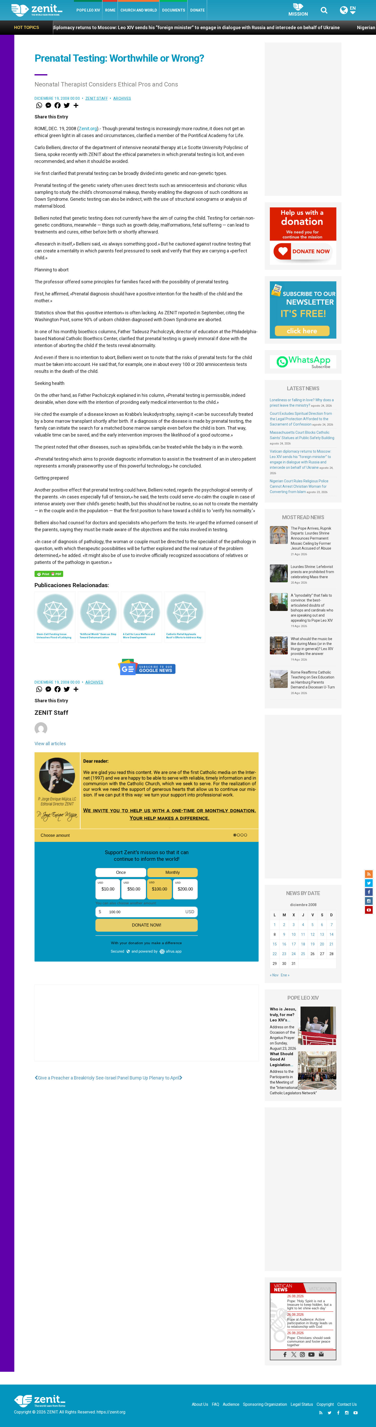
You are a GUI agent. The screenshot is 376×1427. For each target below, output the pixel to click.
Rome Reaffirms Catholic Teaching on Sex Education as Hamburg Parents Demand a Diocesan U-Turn (313, 679)
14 (331, 934)
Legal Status (302, 1404)
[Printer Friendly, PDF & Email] (49, 574)
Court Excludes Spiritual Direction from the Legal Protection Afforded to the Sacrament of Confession (301, 418)
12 (313, 934)
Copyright (325, 1404)
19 (313, 944)
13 (322, 934)
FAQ (215, 1404)
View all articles (50, 743)
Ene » (285, 975)
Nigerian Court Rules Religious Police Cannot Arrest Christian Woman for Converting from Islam (299, 486)
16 (284, 944)
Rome (110, 10)
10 (294, 934)
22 (275, 954)
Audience (231, 1404)
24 (294, 954)
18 (303, 944)
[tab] (286, 1287)
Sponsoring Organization (265, 1404)
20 (322, 944)
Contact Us (347, 1404)
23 (284, 954)
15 (275, 944)
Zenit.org (88, 128)
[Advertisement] (146, 1028)
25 (303, 954)
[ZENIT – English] (42, 10)
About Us (200, 1404)
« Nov (274, 975)
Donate (197, 10)
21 (331, 944)
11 (303, 934)
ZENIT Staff (96, 98)
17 (294, 944)
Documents (173, 10)
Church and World (138, 10)
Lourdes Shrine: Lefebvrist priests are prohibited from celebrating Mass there (312, 572)
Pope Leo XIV (88, 10)
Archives (122, 98)
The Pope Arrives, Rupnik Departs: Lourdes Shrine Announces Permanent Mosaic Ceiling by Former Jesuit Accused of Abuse (311, 538)
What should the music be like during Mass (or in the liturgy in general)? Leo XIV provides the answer (312, 646)
